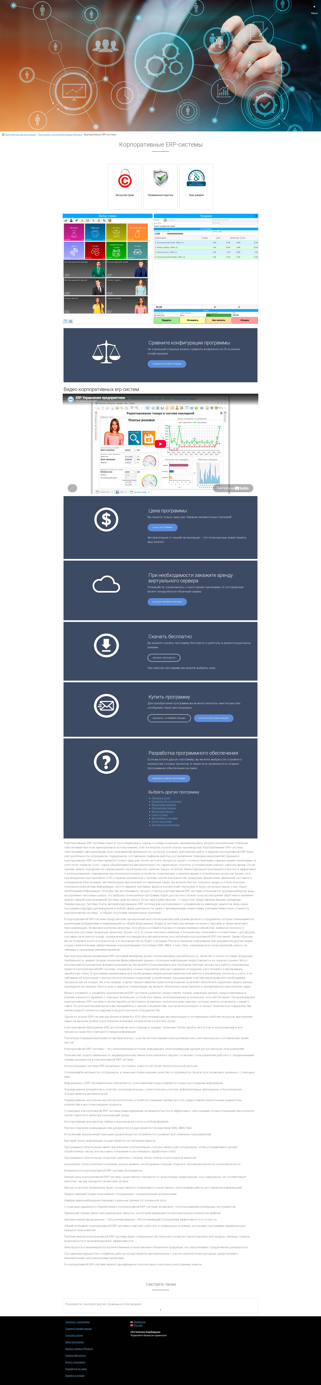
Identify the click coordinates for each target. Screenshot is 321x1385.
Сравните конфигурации (166, 364)
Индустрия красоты (162, 811)
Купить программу (75, 1362)
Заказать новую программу (168, 778)
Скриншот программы (77, 1322)
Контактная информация (214, 718)
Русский (137, 1325)
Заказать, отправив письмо (169, 718)
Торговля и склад (161, 798)
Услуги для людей (162, 822)
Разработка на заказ (76, 1369)
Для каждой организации (165, 825)
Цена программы (162, 527)
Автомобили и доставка (165, 818)
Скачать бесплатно (164, 658)
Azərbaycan (139, 1322)
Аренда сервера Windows (167, 602)
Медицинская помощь (164, 808)
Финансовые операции (164, 805)
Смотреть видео (74, 1335)
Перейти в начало (74, 1376)
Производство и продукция (167, 801)
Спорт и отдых (160, 815)
